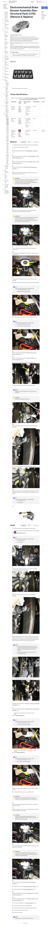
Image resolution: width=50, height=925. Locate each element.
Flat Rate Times (18, 42)
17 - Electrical (7, 55)
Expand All (24, 141)
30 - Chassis (6, 70)
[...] (14, 152)
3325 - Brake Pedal (7, 167)
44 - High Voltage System (7, 186)
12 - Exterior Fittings (6, 35)
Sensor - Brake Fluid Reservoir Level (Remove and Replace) (8, 159)
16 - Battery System (6, 51)
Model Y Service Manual (6, 13)
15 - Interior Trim (6, 47)
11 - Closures (6, 31)
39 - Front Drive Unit (6, 176)
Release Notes (6, 17)
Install (42, 18)
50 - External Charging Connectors (7, 191)
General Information (7, 20)
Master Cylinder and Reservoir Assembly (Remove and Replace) (8, 148)
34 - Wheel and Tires (6, 171)
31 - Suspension (7, 74)
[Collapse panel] (47, 5)
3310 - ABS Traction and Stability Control (7, 109)
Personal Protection (19, 46)
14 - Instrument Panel (7, 43)
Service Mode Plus (30, 903)
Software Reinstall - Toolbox (30, 886)
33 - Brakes (6, 80)
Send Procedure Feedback (44, 7)
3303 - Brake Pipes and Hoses (7, 96)
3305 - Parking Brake (7, 102)
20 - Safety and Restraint (6, 63)
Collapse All (35, 141)
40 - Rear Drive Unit (7, 181)
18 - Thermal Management (7, 58)
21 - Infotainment (7, 67)
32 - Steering (6, 77)
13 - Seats (6, 39)
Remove (43, 17)
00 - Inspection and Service (7, 25)
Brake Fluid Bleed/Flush (28, 889)
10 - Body (7, 28)
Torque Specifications (43, 15)
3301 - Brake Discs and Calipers (7, 89)
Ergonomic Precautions (33, 47)
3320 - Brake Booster (7, 115)
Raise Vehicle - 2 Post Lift (32, 150)
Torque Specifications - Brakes (9, 84)
